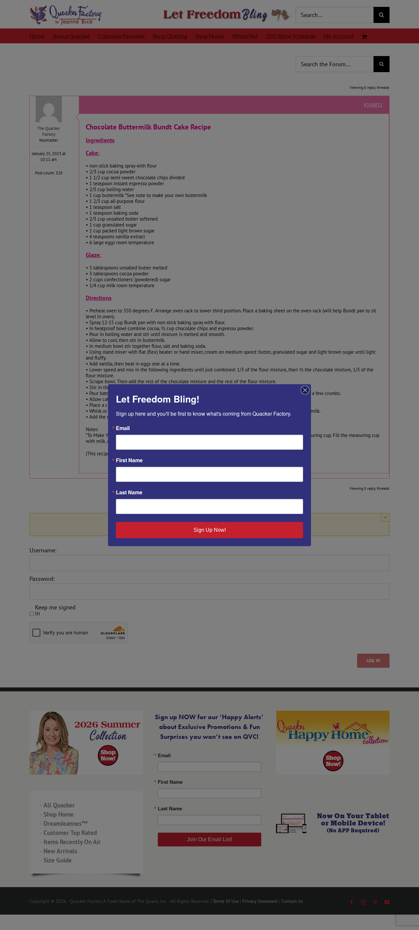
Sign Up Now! (209, 530)
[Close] (305, 390)
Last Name (129, 492)
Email (123, 428)
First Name (129, 460)
